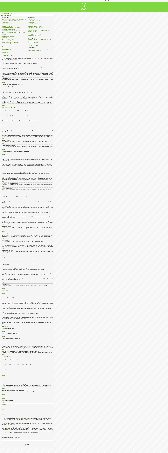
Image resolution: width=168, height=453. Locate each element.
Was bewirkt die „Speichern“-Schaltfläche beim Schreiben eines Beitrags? (10, 42)
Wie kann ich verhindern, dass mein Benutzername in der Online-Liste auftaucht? (11, 27)
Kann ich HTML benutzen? (5, 47)
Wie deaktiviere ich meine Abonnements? (33, 42)
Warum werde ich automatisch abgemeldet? (7, 23)
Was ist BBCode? (4, 46)
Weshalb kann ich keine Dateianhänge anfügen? (7, 40)
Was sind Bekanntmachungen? (5, 50)
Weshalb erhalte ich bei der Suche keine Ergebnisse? (34, 34)
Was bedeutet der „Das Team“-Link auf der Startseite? (34, 23)
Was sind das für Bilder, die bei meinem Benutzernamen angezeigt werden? (11, 30)
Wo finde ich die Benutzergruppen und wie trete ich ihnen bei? (35, 20)
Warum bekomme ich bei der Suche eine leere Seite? (34, 35)
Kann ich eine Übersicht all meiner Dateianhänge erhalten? (35, 45)
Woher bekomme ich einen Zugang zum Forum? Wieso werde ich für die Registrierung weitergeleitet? (14, 19)
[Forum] (84, 6)
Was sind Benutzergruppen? (31, 19)
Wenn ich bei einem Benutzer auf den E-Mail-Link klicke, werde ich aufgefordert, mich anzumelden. (13, 32)
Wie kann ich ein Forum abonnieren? (32, 41)
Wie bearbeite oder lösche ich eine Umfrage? (7, 38)
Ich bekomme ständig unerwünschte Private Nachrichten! (35, 26)
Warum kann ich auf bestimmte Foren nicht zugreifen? (8, 39)
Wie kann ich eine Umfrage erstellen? (6, 37)
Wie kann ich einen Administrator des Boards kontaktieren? (35, 50)
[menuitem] (49, 442)
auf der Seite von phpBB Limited (27, 419)
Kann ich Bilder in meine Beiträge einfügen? (7, 48)
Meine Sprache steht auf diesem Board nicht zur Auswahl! (8, 29)
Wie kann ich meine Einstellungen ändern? (7, 26)
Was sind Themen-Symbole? (5, 52)
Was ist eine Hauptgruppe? (31, 22)
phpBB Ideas (37, 423)
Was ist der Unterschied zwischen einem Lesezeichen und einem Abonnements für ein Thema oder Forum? (40, 39)
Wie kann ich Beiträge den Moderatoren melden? (7, 41)
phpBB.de (3, 131)
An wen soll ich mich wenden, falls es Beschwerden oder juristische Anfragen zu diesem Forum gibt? (40, 49)
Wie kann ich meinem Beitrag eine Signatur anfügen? (8, 36)
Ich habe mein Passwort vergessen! (6, 22)
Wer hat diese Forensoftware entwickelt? (33, 48)
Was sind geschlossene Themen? (6, 51)
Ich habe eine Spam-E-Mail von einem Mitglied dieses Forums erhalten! (36, 27)
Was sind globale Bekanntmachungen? (6, 49)
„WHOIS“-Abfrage (8, 429)
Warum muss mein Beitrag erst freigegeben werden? (8, 43)
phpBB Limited (48, 130)
